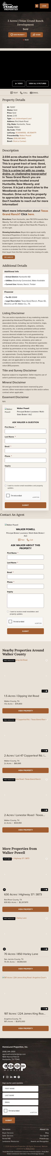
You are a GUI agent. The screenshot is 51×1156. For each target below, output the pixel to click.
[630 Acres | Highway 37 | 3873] (25, 874)
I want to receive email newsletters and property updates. (25, 487)
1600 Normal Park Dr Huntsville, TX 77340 (11, 1058)
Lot (13, 118)
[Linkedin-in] (11, 1077)
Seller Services (7, 1136)
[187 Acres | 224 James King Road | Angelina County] (25, 993)
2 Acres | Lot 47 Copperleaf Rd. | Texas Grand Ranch (24, 755)
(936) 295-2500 (8, 1051)
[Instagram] (7, 1077)
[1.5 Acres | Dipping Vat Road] (25, 676)
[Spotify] (19, 1077)
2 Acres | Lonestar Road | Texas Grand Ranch (23, 815)
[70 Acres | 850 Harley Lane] (25, 934)
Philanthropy (44, 1138)
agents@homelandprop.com (14, 1054)
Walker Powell (25, 135)
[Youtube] (15, 1077)
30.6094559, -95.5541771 (25, 132)
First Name (10, 427)
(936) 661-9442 (20, 138)
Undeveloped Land (23, 118)
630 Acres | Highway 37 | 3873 (23, 894)
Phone (8, 456)
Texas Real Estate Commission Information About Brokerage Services (28, 1153)
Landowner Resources (10, 1141)
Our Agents (44, 1136)
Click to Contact (19, 141)
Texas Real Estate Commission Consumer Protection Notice (21, 1152)
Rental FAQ (6, 1138)
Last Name (10, 437)
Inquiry (8, 466)
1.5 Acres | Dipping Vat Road (21, 696)
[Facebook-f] (3, 1077)
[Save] (46, 660)
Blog (47, 1133)
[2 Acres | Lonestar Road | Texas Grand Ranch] (25, 795)
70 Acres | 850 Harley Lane (21, 954)
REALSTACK (30, 1148)
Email (8, 446)
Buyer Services (8, 1133)
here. (31, 214)
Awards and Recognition (40, 1141)
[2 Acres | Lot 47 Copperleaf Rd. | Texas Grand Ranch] (25, 735)
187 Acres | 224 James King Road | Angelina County (25, 1013)
